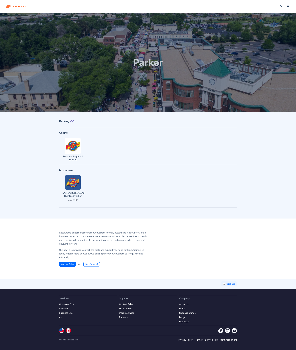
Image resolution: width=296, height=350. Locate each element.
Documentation (126, 313)
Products (63, 308)
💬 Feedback (229, 284)
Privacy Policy (186, 339)
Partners (123, 317)
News (182, 308)
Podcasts (184, 321)
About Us (184, 304)
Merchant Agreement (226, 339)
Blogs (182, 317)
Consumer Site (66, 304)
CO (72, 121)
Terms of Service (204, 339)
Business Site (66, 313)
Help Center (125, 308)
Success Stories (187, 313)
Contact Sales (67, 264)
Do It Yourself (91, 264)
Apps (61, 317)
